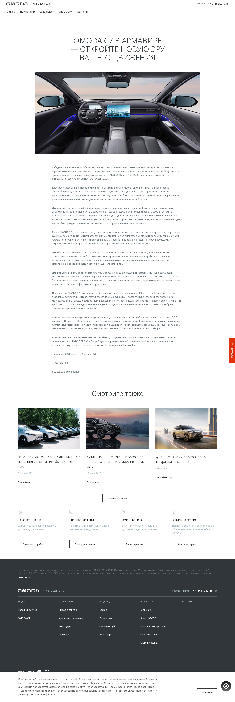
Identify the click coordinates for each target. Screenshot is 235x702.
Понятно (207, 692)
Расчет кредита (134, 544)
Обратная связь (149, 634)
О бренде (145, 609)
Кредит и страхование (71, 618)
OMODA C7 (24, 618)
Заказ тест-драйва (33, 544)
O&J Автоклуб (107, 626)
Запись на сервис (186, 544)
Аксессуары (65, 626)
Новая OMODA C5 (28, 609)
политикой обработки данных (82, 679)
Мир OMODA (65, 11)
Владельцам (47, 11)
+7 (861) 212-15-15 (218, 4)
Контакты (82, 11)
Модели (10, 11)
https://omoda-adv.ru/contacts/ (121, 345)
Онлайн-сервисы (149, 642)
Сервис (103, 609)
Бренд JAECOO (148, 618)
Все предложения (117, 498)
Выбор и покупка (68, 609)
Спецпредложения (85, 544)
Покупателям (27, 11)
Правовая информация (153, 626)
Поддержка (105, 618)
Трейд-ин (64, 634)
